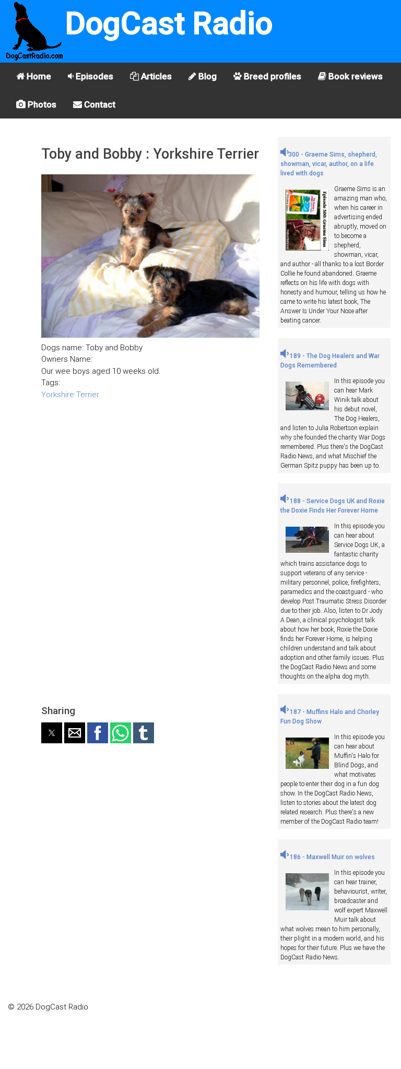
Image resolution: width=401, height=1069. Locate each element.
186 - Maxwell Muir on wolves (331, 857)
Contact (98, 104)
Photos (41, 104)
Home (38, 76)
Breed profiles (271, 76)
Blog (206, 76)
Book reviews (354, 76)
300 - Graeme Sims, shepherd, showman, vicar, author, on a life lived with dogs (328, 164)
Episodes (93, 76)
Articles (155, 76)
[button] (51, 732)
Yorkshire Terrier (70, 394)
